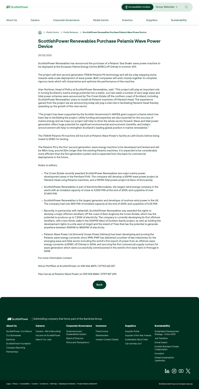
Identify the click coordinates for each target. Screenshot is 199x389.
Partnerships (12, 352)
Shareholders (102, 335)
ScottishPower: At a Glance (19, 331)
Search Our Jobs (43, 339)
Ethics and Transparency (77, 342)
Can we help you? (133, 344)
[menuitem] (14, 20)
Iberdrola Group (93, 319)
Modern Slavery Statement (87, 384)
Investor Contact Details (107, 339)
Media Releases (71, 32)
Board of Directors (74, 338)
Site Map (53, 384)
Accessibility (24, 384)
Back (99, 285)
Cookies (35, 384)
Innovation (159, 354)
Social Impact (161, 342)
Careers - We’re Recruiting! (48, 331)
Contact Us (44, 384)
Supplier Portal (132, 331)
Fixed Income (102, 331)
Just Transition (161, 338)
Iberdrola (10, 339)
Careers (40, 326)
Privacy (15, 384)
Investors (101, 326)
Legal (8, 384)
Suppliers (130, 326)
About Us (11, 326)
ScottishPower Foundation (18, 344)
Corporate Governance (79, 326)
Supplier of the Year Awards (138, 335)
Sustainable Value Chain (136, 339)
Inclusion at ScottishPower (48, 335)
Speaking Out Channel (67, 384)
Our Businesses (13, 335)
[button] (186, 7)
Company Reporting (15, 348)
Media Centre (52, 32)
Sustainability (162, 326)
